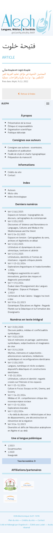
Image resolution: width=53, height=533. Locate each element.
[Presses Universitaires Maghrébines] (10, 498)
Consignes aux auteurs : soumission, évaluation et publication (25, 149)
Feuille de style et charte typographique (27, 154)
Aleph (5, 103)
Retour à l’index (27, 94)
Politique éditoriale (16, 132)
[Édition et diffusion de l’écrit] (27, 485)
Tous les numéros (25, 461)
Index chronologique (17, 197)
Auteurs (11, 190)
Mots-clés (13, 193)
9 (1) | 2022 (23, 81)
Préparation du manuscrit (20, 157)
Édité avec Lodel (37, 524)
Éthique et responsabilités (20, 126)
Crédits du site (14, 172)
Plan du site (13, 520)
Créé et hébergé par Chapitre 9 (13, 524)
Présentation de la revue (19, 123)
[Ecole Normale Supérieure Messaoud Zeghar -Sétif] (10, 485)
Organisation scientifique (20, 129)
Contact (11, 175)
